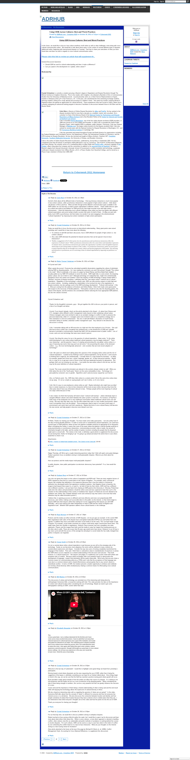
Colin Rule (60, 198)
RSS (43, 744)
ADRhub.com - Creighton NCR (67, 34)
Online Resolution (77, 120)
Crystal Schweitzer (63, 225)
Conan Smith (61, 542)
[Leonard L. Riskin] (127, 80)
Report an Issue (131, 753)
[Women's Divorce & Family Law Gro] (143, 80)
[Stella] (132, 92)
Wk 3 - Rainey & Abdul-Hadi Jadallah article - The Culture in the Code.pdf (72, 441)
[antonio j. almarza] (132, 86)
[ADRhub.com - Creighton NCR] (44, 37)
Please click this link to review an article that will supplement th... (68, 57)
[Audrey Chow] (138, 74)
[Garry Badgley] (143, 74)
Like (46, 177)
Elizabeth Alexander (63, 628)
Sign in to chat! (174, 758)
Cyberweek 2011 (105, 34)
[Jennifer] (132, 80)
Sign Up (156, 1)
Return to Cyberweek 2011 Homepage (84, 172)
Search (188, 1)
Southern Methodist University (59, 138)
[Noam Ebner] (127, 86)
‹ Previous (46, 739)
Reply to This (47, 188)
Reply (50, 220)
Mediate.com (71, 126)
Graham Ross (61, 475)
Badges (121, 753)
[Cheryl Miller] (143, 98)
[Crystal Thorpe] (143, 86)
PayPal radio (99, 144)
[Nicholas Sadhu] (138, 92)
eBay (96, 111)
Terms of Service (144, 753)
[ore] (138, 98)
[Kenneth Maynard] (127, 98)
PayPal (103, 111)
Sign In (162, 1)
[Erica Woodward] (127, 74)
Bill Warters (61, 577)
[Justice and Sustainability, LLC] (132, 98)
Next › (65, 739)
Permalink (49, 198)
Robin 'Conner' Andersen (65, 261)
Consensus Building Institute (72, 130)
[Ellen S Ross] (143, 92)
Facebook (56, 180)
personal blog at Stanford (100, 146)
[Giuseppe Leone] (138, 86)
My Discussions (58, 27)
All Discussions (46, 27)
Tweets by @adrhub (131, 63)
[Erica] (127, 92)
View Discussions (58, 37)
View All (145, 104)
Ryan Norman (61, 514)
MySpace (47, 180)
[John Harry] (138, 80)
